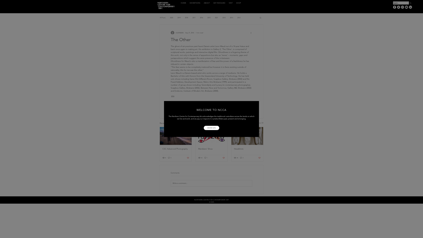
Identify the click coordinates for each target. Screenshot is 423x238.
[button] (211, 128)
